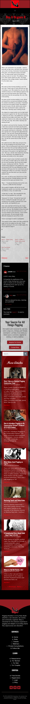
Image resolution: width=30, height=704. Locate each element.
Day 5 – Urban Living (7, 239)
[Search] (25, 354)
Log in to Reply (7, 289)
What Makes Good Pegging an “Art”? (13, 463)
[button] (15, 10)
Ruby (11, 295)
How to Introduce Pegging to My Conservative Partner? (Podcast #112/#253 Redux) (14, 425)
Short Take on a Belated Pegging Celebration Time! (14, 382)
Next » (19, 587)
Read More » (7, 405)
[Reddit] (11, 687)
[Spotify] (18, 687)
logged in (15, 312)
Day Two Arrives (6, 247)
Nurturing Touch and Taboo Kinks (14, 500)
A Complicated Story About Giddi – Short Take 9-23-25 (14, 534)
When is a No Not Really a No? (13, 569)
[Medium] (15, 687)
